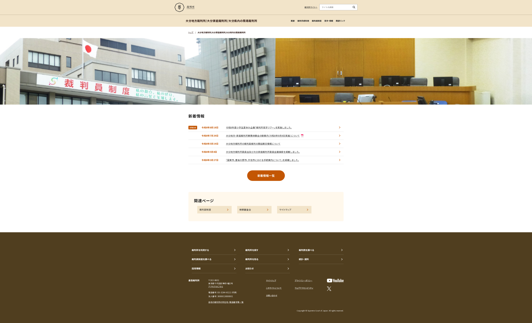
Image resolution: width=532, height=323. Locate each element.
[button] (522, 222)
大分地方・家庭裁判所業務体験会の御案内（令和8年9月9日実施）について (263, 135)
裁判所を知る (251, 259)
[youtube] (335, 280)
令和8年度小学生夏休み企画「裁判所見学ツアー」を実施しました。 (259, 127)
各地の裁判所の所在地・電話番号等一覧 (225, 302)
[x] (329, 288)
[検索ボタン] (354, 7)
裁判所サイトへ (311, 7)
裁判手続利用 (303, 20)
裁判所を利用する (200, 250)
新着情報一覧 (266, 176)
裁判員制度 (317, 20)
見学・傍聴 (328, 20)
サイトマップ (285, 209)
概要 (293, 20)
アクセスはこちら (215, 286)
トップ (191, 32)
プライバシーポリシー (303, 280)
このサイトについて (274, 288)
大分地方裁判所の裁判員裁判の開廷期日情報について (253, 143)
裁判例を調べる (306, 250)
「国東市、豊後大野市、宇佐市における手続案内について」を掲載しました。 (262, 160)
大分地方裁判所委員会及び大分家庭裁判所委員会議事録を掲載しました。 (263, 151)
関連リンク (340, 20)
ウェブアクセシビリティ (304, 288)
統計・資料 (304, 259)
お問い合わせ (271, 295)
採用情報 (196, 268)
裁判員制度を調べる (201, 259)
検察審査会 (245, 209)
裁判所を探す (251, 250)
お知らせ (249, 268)
